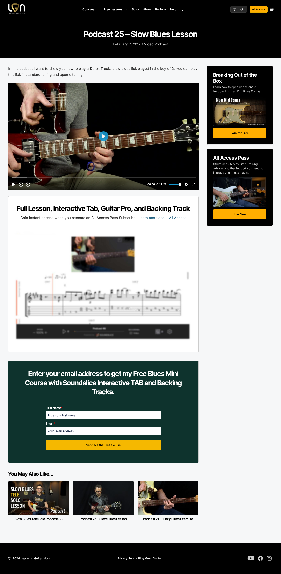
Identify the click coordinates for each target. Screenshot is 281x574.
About (147, 9)
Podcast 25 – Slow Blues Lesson (103, 519)
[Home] (16, 9)
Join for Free (240, 133)
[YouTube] (251, 558)
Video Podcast (156, 44)
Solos (136, 9)
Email (50, 423)
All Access (258, 9)
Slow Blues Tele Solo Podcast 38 (39, 519)
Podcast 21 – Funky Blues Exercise (168, 519)
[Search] (181, 9)
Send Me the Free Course (103, 445)
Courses (88, 9)
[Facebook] (260, 558)
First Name (54, 408)
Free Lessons (113, 9)
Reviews (161, 9)
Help (173, 9)
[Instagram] (269, 558)
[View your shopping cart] (272, 9)
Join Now (239, 214)
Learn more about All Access (162, 218)
